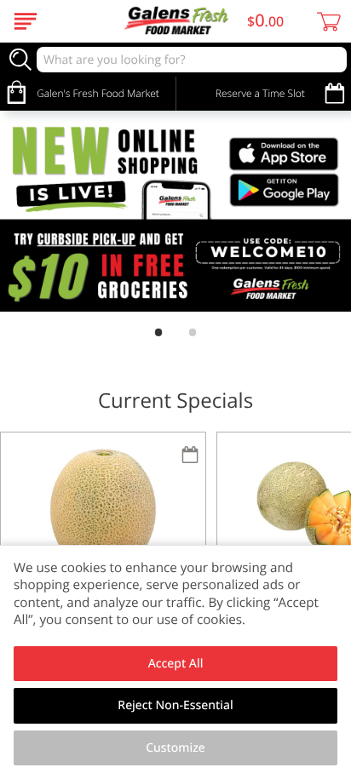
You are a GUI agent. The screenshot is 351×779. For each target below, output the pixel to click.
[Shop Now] (25, 21)
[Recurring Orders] (190, 456)
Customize (175, 748)
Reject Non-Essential (175, 705)
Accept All (176, 664)
